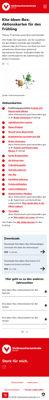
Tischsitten (13, 211)
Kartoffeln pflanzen (18, 179)
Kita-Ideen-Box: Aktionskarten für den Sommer (20, 292)
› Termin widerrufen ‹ (34, 389)
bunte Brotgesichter (18, 155)
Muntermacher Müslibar (20, 193)
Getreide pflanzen (17, 170)
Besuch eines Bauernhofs (20, 131)
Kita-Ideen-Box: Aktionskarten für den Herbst (20, 305)
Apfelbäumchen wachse (20, 122)
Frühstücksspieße (17, 165)
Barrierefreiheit (12, 389)
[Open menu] (5, 395)
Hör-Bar (12, 174)
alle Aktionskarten (26, 222)
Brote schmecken (22, 117)
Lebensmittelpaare (17, 189)
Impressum (32, 382)
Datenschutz (17, 382)
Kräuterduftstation (17, 184)
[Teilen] (7, 64)
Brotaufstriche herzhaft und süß (24, 136)
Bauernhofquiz (15, 127)
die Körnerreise (16, 160)
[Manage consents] (43, 394)
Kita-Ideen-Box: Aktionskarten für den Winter (20, 319)
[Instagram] (4, 366)
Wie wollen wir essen (24, 217)
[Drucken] (3, 64)
